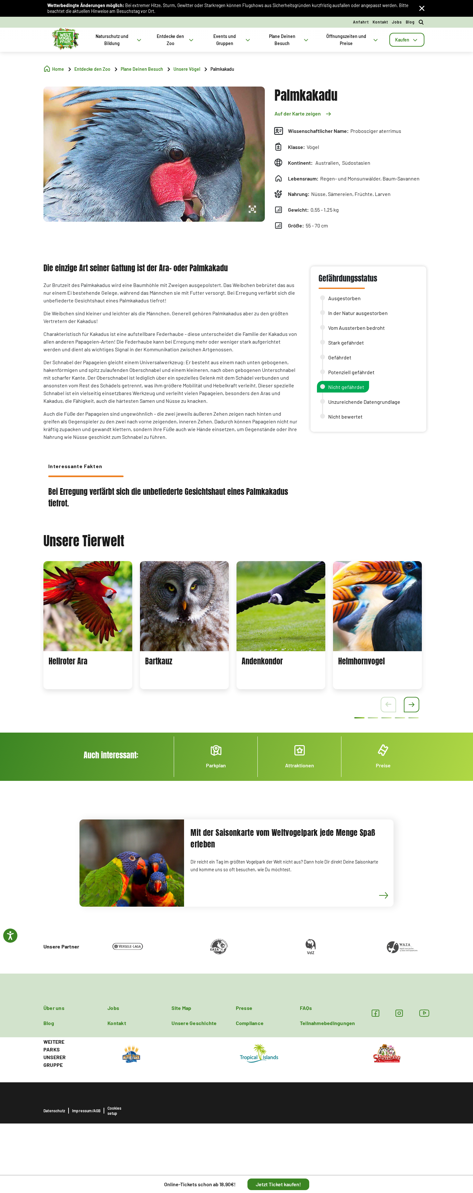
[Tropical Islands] (259, 1053)
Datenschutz (54, 1110)
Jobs (397, 22)
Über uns (53, 1008)
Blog (410, 22)
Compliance (250, 1023)
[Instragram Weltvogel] (399, 1013)
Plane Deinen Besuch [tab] (282, 39)
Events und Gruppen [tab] (224, 39)
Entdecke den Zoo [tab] (170, 39)
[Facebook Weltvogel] (375, 1013)
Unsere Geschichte (194, 1023)
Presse (244, 1008)
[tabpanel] (88, 625)
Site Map (181, 1008)
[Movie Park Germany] (131, 1053)
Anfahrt (361, 22)
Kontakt (380, 22)
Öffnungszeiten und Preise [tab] (346, 39)
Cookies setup (114, 1110)
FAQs (306, 1008)
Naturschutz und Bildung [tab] (112, 39)
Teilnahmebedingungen (327, 1023)
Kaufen (402, 39)
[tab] (407, 39)
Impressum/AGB (86, 1110)
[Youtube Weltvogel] (424, 1013)
